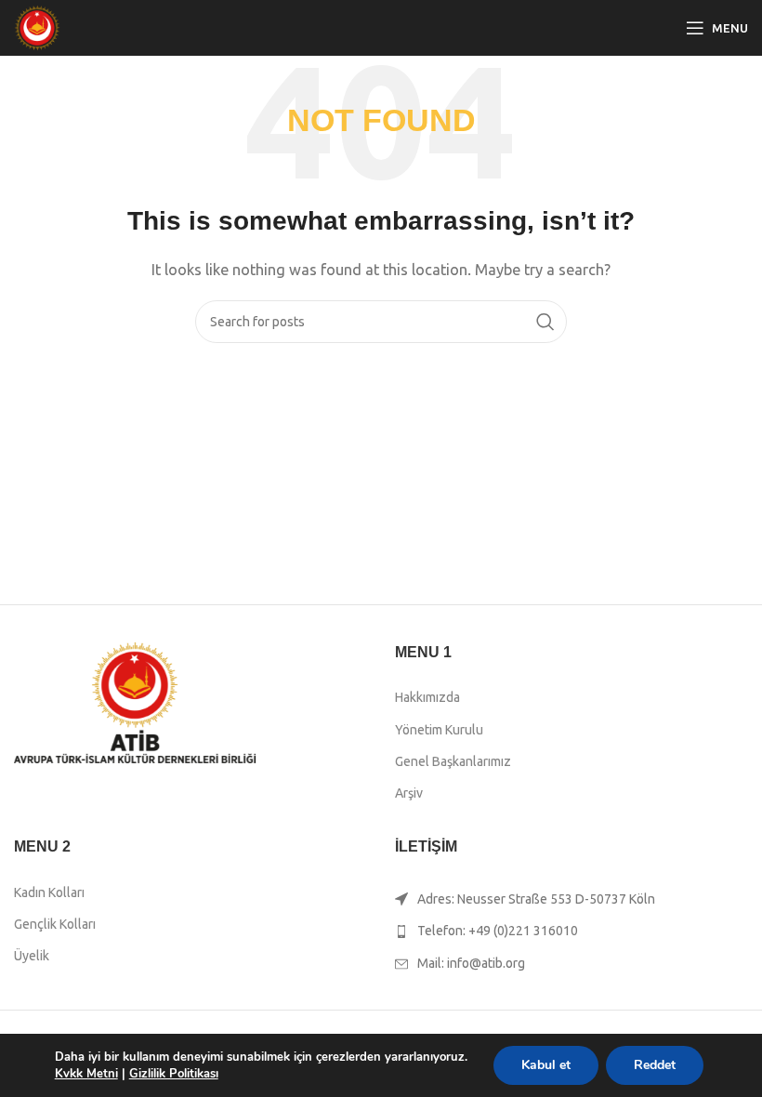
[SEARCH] (545, 321)
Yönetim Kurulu (439, 729)
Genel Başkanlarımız (453, 761)
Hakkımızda (427, 697)
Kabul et (546, 1065)
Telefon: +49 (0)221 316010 (497, 930)
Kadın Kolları (49, 892)
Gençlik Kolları (55, 924)
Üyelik (31, 955)
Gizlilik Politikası (173, 1073)
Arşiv (409, 793)
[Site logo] (37, 26)
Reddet (655, 1065)
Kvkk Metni (86, 1073)
